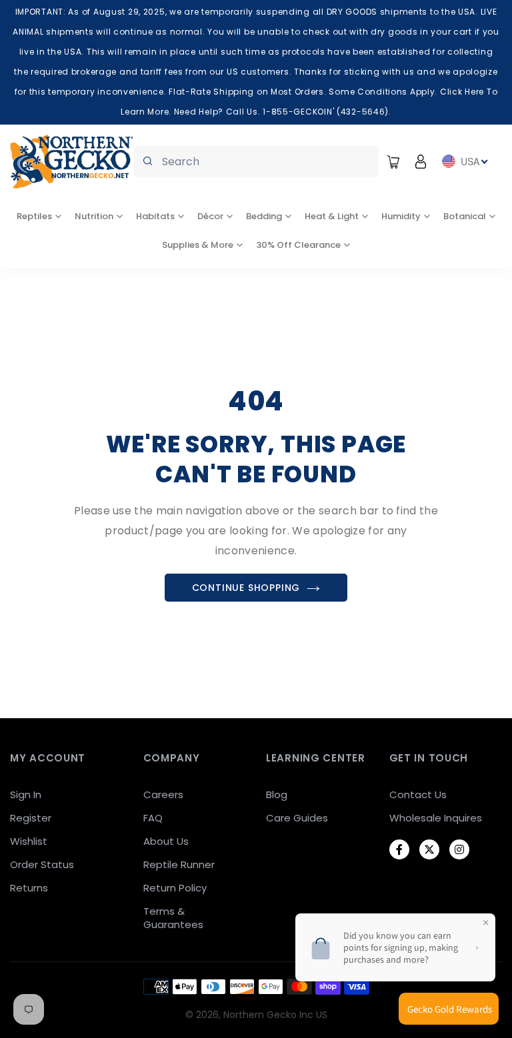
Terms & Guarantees (173, 917)
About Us (166, 841)
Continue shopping (246, 587)
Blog (276, 794)
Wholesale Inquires (435, 818)
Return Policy (175, 888)
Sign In (25, 794)
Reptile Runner (179, 864)
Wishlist (28, 841)
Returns (29, 888)
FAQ (153, 818)
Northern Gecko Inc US (275, 1014)
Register (30, 818)
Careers (163, 794)
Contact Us (418, 794)
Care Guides (297, 818)
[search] (256, 161)
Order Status (42, 864)
